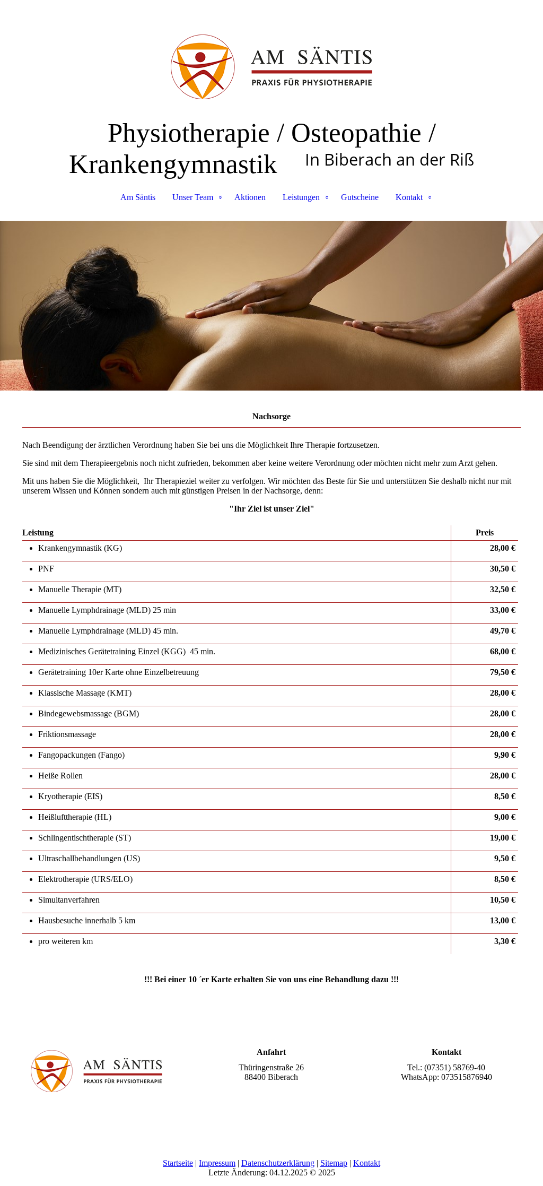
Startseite (178, 1162)
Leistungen (301, 197)
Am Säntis (137, 197)
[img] (271, 53)
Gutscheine (360, 197)
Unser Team (192, 197)
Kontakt (409, 197)
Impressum (217, 1162)
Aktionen (250, 197)
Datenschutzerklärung (277, 1162)
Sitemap (333, 1162)
